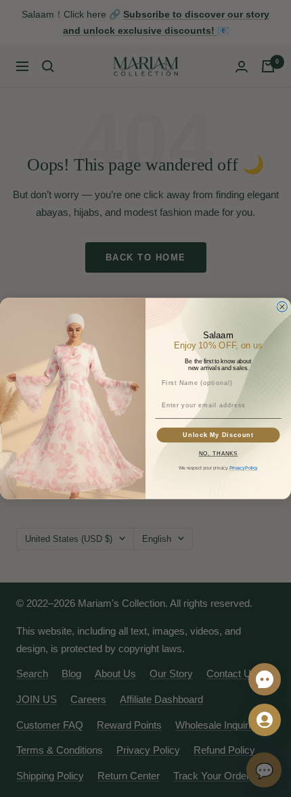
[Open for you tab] (264, 720)
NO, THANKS (218, 454)
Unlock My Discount (218, 435)
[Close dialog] (282, 307)
